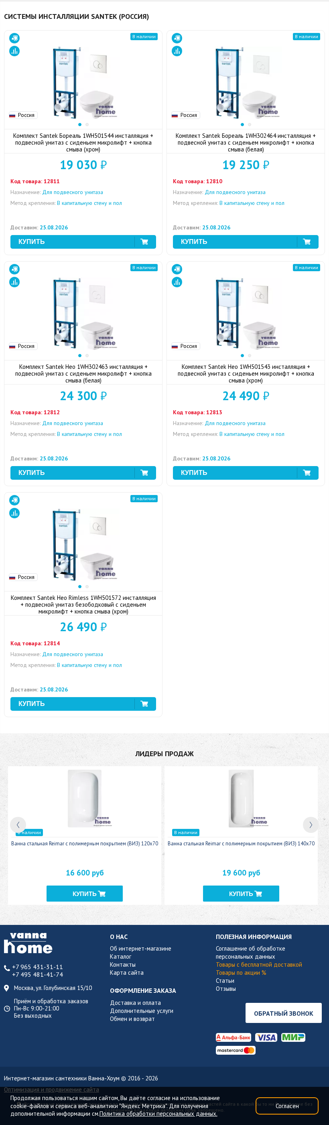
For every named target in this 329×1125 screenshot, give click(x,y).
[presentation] (18, 825)
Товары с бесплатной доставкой (259, 964)
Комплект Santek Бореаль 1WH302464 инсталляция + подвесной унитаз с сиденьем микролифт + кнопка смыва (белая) (246, 142)
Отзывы (226, 988)
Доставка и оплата (135, 1002)
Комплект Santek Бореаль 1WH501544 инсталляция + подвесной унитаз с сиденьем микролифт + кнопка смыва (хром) (83, 142)
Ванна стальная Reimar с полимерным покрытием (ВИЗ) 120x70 (84, 843)
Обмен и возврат (132, 1019)
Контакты (123, 964)
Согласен (287, 1106)
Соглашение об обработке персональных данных (250, 952)
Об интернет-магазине (140, 948)
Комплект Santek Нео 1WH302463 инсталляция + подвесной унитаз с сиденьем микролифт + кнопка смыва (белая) (83, 373)
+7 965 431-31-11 (37, 967)
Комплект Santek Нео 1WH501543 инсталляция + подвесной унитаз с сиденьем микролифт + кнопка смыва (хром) (246, 373)
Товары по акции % (241, 972)
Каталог (120, 956)
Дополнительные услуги (141, 1011)
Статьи (225, 980)
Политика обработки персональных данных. (158, 1113)
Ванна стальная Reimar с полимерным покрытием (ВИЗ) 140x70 (241, 843)
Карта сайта (127, 972)
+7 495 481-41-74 (37, 974)
